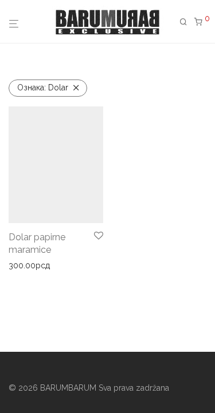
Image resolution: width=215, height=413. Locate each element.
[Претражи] (186, 22)
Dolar (42, 87)
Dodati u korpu (32, 265)
